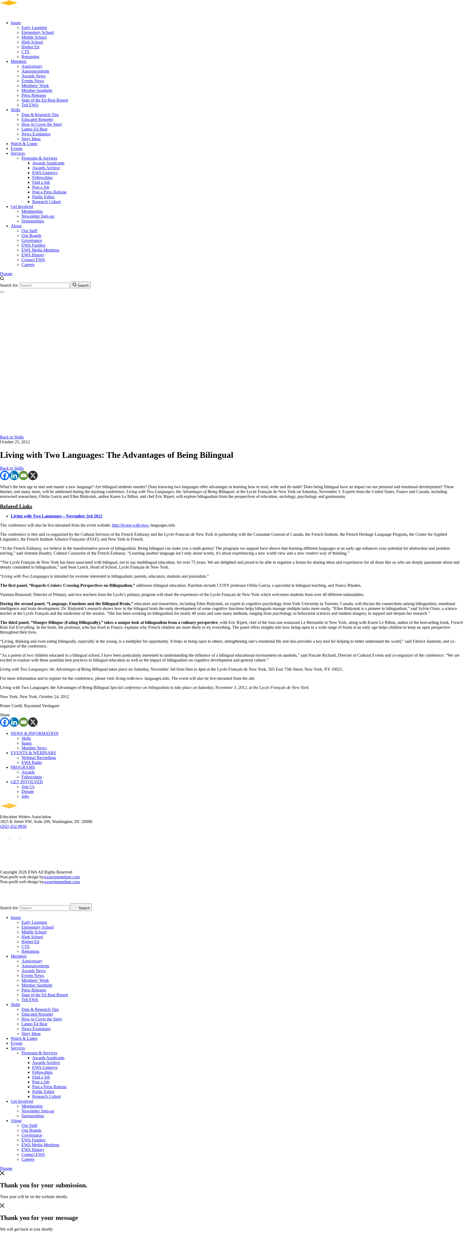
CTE (25, 51)
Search (83, 285)
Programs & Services (39, 158)
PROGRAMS (23, 767)
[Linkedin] (14, 475)
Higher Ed (30, 47)
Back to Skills (12, 437)
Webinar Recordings (38, 757)
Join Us (27, 786)
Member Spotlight (36, 90)
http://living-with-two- (130, 525)
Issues (16, 22)
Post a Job (40, 187)
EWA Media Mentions (40, 250)
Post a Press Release (49, 192)
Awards (28, 772)
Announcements (35, 71)
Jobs (25, 796)
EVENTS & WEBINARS (33, 752)
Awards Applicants (48, 163)
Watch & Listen (24, 143)
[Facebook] (4, 475)
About (16, 226)
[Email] (23, 475)
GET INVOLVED (27, 781)
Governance (31, 240)
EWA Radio (31, 762)
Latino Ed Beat (34, 129)
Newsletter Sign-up (37, 216)
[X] (33, 475)
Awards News (33, 76)
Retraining (30, 56)
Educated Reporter (37, 119)
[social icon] (5, 837)
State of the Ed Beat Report (44, 100)
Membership (32, 211)
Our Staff (29, 230)
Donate (6, 273)
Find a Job (41, 182)
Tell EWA (29, 105)
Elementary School (37, 32)
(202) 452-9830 (13, 826)
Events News (32, 80)
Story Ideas (31, 138)
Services (18, 153)
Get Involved (22, 206)
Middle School (33, 37)
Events (16, 148)
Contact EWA (33, 259)
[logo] (24, 13)
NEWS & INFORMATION (35, 733)
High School (32, 42)
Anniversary (31, 66)
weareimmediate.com (62, 877)
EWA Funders (33, 245)
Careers (27, 264)
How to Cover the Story (41, 124)
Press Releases (33, 95)
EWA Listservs (44, 172)
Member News (34, 748)
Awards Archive (46, 168)
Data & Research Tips (40, 114)
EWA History (32, 255)
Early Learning (34, 27)
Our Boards (31, 235)
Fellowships (42, 177)
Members (19, 61)
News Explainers (35, 134)
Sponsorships (32, 221)
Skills (15, 109)
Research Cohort (46, 201)
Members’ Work (35, 85)
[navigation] (2, 292)
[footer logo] (24, 812)
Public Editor (43, 197)
